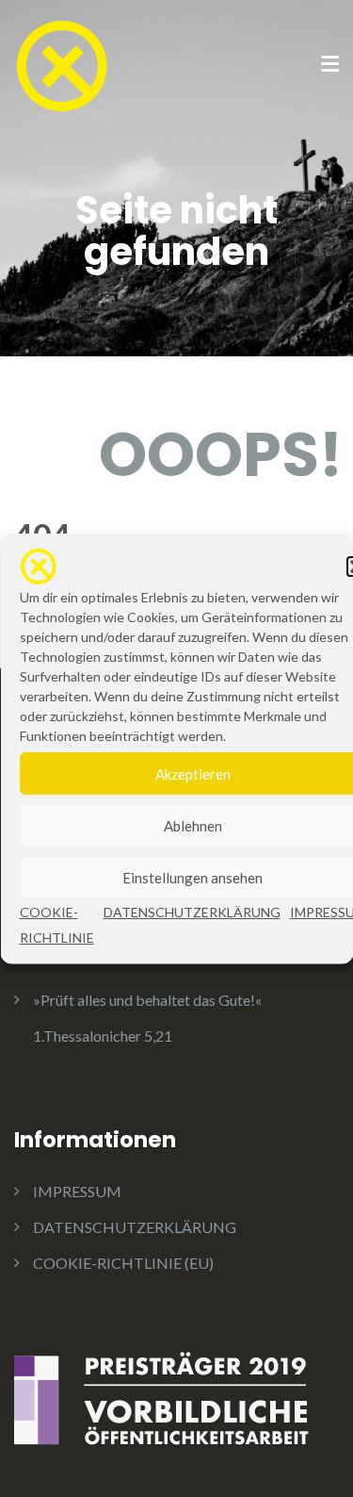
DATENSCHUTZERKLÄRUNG (191, 912)
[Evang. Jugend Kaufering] (61, 64)
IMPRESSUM (77, 1191)
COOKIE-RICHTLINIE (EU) (123, 1263)
